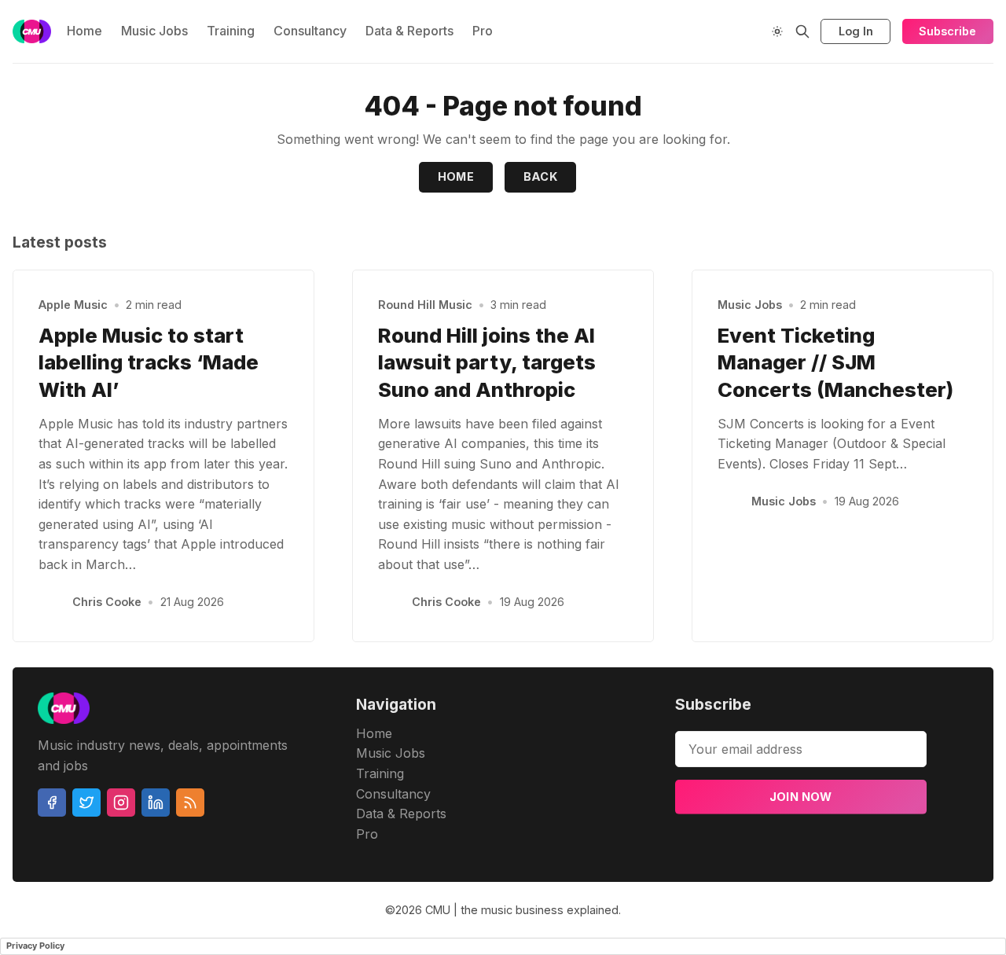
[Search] (802, 31)
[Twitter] (86, 802)
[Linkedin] (155, 802)
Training (231, 31)
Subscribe (947, 31)
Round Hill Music (425, 304)
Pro (482, 31)
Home (84, 31)
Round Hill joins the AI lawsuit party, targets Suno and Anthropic (487, 362)
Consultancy (310, 31)
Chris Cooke (106, 601)
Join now (800, 796)
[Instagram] (121, 802)
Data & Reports (409, 31)
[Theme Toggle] (777, 31)
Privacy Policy (35, 945)
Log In (856, 31)
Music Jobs (154, 31)
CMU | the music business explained (522, 909)
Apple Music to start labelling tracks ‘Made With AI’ (149, 362)
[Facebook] (52, 802)
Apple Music (73, 304)
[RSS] (190, 802)
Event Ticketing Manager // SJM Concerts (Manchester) (835, 362)
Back (540, 176)
